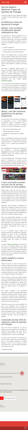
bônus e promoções (13, 244)
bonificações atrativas (6, 80)
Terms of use (8, 383)
